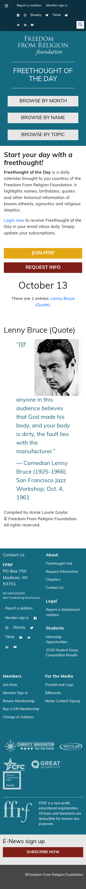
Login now (14, 221)
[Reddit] (18, 25)
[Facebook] (18, 15)
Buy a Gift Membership (21, 709)
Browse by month (43, 101)
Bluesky (36, 15)
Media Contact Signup (62, 701)
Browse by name (43, 118)
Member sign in (56, 5)
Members (12, 676)
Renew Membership (19, 701)
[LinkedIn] (25, 25)
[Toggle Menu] (6, 5)
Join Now (10, 685)
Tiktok (56, 15)
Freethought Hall (59, 564)
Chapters (53, 580)
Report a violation (29, 5)
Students (55, 628)
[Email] (32, 25)
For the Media (59, 676)
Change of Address (18, 717)
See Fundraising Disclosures (21, 597)
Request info (43, 267)
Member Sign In (15, 693)
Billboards (53, 693)
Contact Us (14, 555)
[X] (46, 15)
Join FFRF (43, 253)
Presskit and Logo (59, 685)
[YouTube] (66, 15)
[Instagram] (25, 15)
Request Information (62, 572)
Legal (51, 601)
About (52, 555)
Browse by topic (43, 135)
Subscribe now (43, 852)
